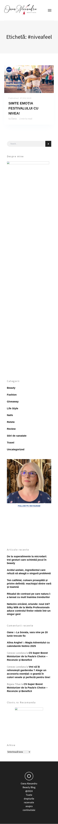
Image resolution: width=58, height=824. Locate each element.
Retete (11, 422)
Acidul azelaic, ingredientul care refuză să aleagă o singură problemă (29, 572)
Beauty (11, 387)
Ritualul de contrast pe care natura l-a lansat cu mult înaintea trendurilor (29, 595)
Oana (14, 118)
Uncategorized (15, 449)
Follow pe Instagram (29, 506)
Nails (10, 415)
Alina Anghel (14, 642)
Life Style (12, 408)
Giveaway (13, 401)
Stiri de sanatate (16, 435)
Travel (10, 442)
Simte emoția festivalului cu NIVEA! (23, 108)
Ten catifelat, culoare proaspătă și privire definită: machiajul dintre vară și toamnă (29, 583)
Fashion (12, 394)
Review (11, 428)
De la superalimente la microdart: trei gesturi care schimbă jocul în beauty (27, 560)
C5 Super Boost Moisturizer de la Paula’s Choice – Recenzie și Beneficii (27, 656)
